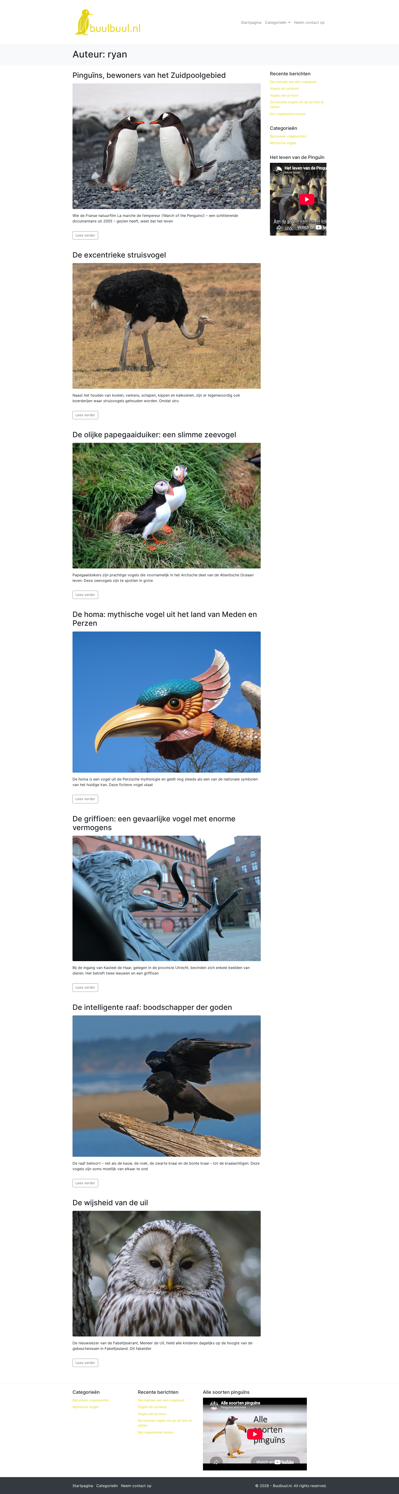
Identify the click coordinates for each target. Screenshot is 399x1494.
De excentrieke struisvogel (119, 254)
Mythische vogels (283, 143)
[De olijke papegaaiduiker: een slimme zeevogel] (167, 505)
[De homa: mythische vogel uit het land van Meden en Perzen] (167, 701)
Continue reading (85, 235)
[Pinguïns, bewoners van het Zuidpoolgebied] (167, 145)
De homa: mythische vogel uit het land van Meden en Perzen (165, 619)
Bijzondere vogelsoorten (288, 136)
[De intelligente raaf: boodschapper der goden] (167, 1085)
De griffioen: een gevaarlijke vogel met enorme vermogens (154, 823)
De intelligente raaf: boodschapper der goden (152, 1007)
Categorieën (276, 22)
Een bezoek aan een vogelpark (293, 82)
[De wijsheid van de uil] (167, 1273)
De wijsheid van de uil (110, 1202)
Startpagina (251, 22)
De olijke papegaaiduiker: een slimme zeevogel (154, 434)
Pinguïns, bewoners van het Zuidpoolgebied (149, 75)
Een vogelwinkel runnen (287, 114)
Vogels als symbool (284, 88)
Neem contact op (309, 22)
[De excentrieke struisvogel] (167, 325)
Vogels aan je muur (284, 95)
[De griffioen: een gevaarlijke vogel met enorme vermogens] (167, 898)
